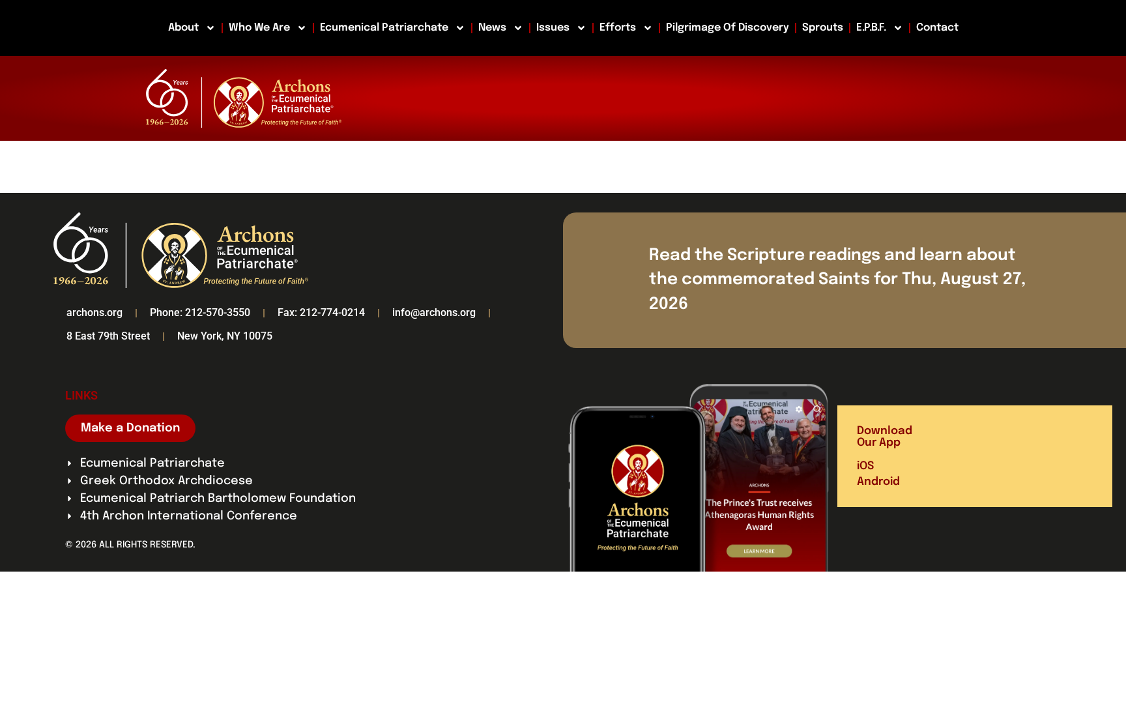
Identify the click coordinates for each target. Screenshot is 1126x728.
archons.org (94, 312)
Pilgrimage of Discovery (727, 27)
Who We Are (259, 27)
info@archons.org (434, 312)
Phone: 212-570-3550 (200, 312)
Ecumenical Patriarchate (384, 27)
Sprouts (822, 27)
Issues (553, 27)
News (492, 27)
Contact (937, 27)
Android (878, 482)
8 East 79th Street (108, 336)
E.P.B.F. (871, 27)
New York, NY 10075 (224, 336)
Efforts (617, 27)
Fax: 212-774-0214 (321, 312)
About (183, 27)
